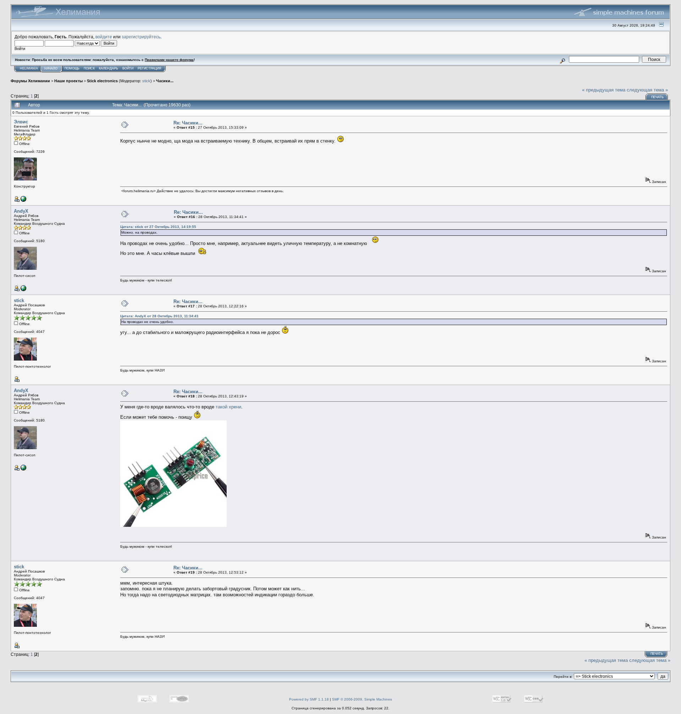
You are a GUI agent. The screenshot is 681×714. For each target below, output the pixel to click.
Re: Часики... (188, 122)
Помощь (72, 68)
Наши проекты (68, 81)
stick (146, 81)
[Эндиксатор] (23, 290)
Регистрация (149, 68)
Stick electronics (102, 81)
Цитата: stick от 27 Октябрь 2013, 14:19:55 (158, 227)
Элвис (21, 121)
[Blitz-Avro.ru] (23, 200)
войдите (103, 36)
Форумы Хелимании (30, 81)
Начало (50, 68)
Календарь (108, 68)
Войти (127, 68)
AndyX (21, 211)
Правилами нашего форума (169, 60)
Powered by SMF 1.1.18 (309, 699)
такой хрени (228, 406)
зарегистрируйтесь (141, 36)
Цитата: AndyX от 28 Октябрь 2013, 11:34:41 (159, 316)
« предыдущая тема (603, 90)
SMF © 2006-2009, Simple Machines (362, 699)
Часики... (164, 81)
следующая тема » (647, 90)
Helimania (29, 68)
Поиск (89, 68)
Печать (657, 97)
